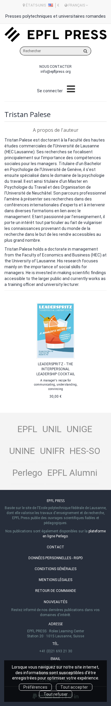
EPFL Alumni (72, 473)
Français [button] (76, 5)
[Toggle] (71, 89)
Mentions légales (55, 580)
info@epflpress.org (56, 72)
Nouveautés (55, 602)
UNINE (22, 451)
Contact (55, 547)
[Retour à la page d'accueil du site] (55, 34)
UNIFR (52, 451)
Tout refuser (56, 694)
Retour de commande (55, 591)
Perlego (27, 473)
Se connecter (50, 90)
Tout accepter (74, 687)
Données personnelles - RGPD (55, 558)
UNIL (52, 429)
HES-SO (85, 451)
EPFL (27, 429)
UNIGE (79, 429)
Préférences (35, 687)
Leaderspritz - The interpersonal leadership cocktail (55, 369)
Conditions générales (55, 569)
